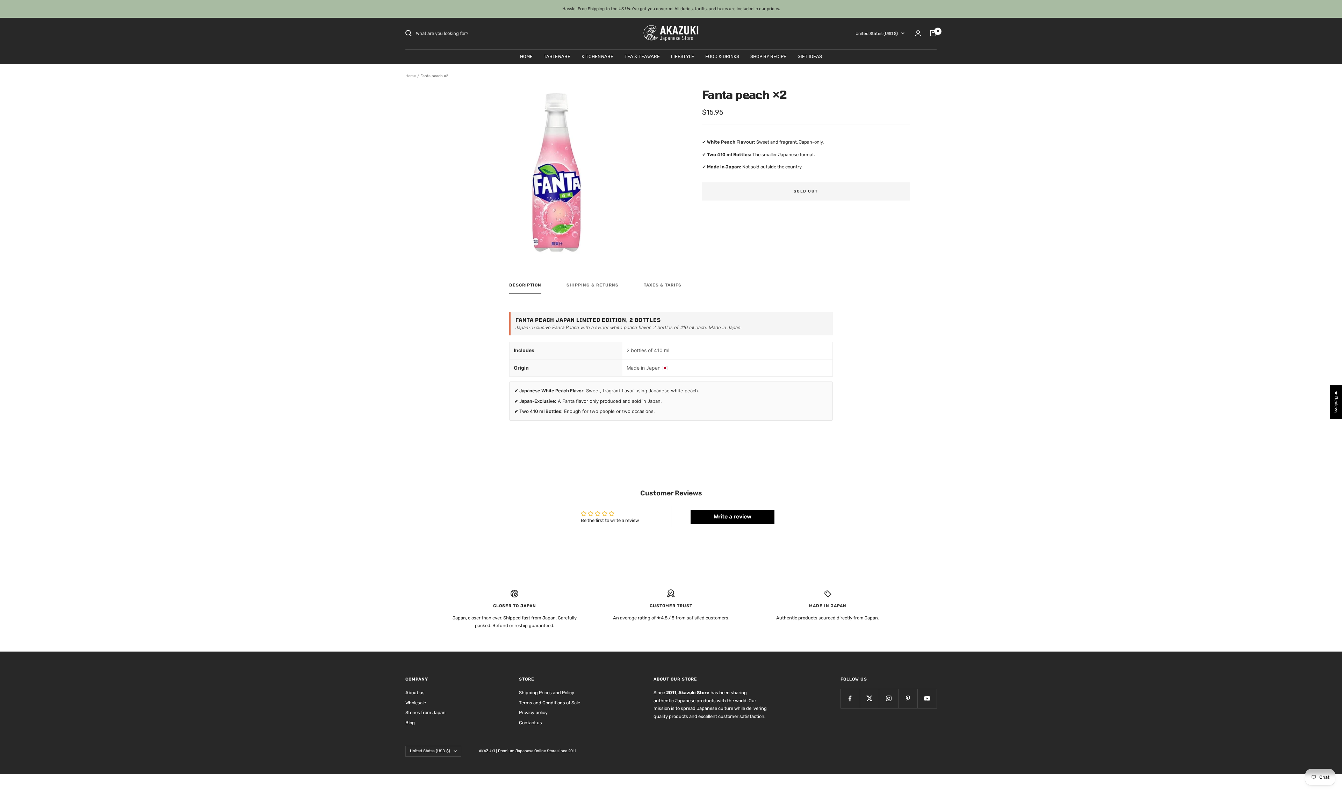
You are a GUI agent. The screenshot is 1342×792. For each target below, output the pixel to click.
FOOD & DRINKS (722, 56)
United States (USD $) (877, 33)
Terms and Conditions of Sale (549, 702)
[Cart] (933, 33)
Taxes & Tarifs (662, 285)
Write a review (732, 516)
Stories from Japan (425, 712)
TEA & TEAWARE (642, 56)
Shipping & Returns (593, 285)
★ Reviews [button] (1336, 402)
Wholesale (415, 702)
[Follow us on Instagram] (888, 698)
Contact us (530, 722)
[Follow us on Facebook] (850, 698)
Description (525, 285)
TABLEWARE (557, 56)
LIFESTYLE (682, 56)
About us (415, 692)
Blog (410, 722)
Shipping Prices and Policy (546, 692)
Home (410, 76)
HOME (526, 56)
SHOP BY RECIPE (768, 56)
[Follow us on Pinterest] (907, 698)
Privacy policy (533, 712)
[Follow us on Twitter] (869, 698)
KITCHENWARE (597, 56)
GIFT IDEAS (810, 56)
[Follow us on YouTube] (927, 698)
